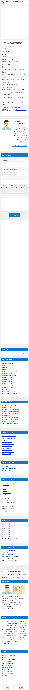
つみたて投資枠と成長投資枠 (9, 438)
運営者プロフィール (7, 606)
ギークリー (6, 485)
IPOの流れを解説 (6, 365)
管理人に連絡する (8, 643)
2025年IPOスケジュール (8, 536)
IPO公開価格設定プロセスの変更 (10, 419)
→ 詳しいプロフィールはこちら (19, 147)
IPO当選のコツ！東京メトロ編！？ (10, 560)
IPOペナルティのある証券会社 (9, 407)
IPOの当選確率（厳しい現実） (9, 405)
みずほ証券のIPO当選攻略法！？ (10, 550)
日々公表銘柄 (5, 669)
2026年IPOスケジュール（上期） (10, 538)
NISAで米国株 (5, 466)
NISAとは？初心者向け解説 (9, 436)
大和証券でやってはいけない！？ (10, 553)
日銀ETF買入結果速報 (7, 667)
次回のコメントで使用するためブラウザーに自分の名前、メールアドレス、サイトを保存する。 (14, 188)
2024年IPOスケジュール (8, 534)
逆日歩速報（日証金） (7, 671)
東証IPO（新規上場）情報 (8, 655)
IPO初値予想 (5, 48)
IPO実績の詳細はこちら (9, 512)
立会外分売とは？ (6, 391)
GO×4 (4, 489)
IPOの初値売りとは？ (7, 379)
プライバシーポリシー (7, 608)
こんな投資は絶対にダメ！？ (9, 558)
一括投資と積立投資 (7, 446)
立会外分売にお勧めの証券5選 (9, 393)
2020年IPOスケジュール (8, 526)
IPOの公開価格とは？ (7, 377)
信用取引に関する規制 (7, 673)
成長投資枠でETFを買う (8, 452)
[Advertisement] (14, 23)
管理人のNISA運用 (6, 454)
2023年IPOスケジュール (8, 532)
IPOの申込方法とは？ (7, 373)
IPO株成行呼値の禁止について (9, 415)
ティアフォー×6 (7, 493)
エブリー (5, 495)
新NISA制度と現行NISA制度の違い (10, 423)
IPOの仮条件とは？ (7, 369)
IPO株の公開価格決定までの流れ (10, 417)
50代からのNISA (6, 440)
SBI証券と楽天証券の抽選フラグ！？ (11, 556)
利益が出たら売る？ (7, 450)
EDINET (4, 657)
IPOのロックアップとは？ (8, 385)
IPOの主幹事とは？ (7, 367)
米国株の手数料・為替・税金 (9, 468)
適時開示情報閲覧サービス (8, 663)
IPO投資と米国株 (6, 470)
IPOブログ (7, 94)
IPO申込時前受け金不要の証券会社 (10, 411)
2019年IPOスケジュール (8, 524)
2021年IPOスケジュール (8, 528)
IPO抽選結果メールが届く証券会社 (10, 409)
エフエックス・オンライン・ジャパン (12, 102)
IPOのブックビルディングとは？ (10, 371)
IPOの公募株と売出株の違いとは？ (10, 387)
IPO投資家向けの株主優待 (8, 421)
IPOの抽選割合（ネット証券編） (10, 413)
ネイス (5, 491)
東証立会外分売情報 (7, 665)
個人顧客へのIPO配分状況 (8, 659)
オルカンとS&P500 (7, 442)
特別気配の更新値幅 (7, 661)
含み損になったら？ (7, 448)
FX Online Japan (20, 110)
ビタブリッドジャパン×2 (9, 487)
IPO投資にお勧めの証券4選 (9, 363)
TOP (14, 571)
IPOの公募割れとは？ (7, 381)
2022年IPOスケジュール (8, 530)
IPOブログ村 (5, 675)
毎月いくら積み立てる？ (8, 444)
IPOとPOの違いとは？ (7, 389)
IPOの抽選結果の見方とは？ (9, 375)
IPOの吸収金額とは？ (7, 383)
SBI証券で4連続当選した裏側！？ (10, 554)
